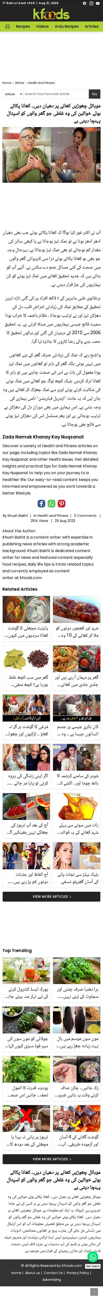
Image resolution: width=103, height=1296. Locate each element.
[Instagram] (91, 3)
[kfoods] (51, 14)
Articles (92, 26)
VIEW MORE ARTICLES (50, 896)
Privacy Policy (78, 1272)
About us (32, 1272)
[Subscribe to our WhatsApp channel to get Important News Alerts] (92, 1256)
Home (16, 1272)
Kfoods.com (72, 1265)
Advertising (51, 1279)
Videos (42, 26)
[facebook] (84, 3)
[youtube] (97, 3)
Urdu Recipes (67, 26)
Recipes (23, 26)
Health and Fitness (53, 515)
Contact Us (53, 1272)
